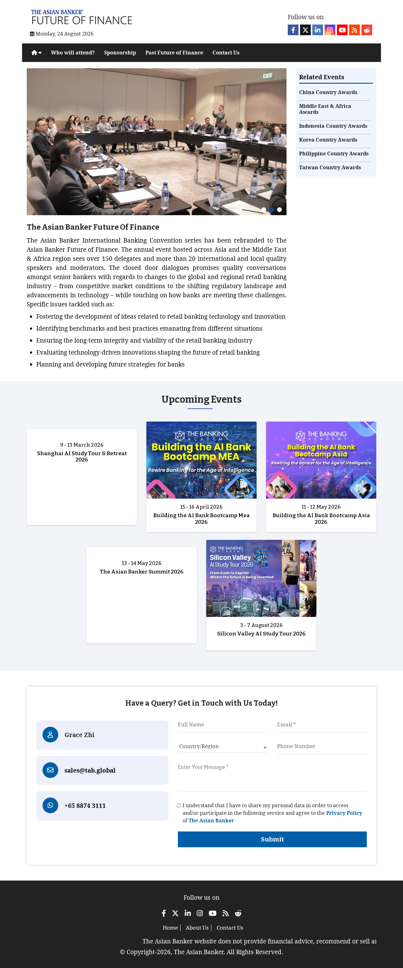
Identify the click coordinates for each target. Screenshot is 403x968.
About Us (197, 927)
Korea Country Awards (328, 140)
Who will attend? (73, 52)
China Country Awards (328, 92)
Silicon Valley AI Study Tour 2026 (261, 633)
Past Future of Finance (174, 52)
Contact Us (226, 52)
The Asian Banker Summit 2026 (142, 571)
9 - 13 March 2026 (82, 445)
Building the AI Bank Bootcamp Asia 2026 (321, 518)
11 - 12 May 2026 (321, 507)
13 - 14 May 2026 (142, 563)
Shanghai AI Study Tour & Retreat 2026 (82, 456)
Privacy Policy (344, 812)
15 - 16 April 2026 (201, 507)
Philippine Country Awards (334, 154)
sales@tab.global (90, 770)
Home (170, 927)
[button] (263, 209)
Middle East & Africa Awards (325, 109)
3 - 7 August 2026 (261, 625)
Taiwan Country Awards (330, 168)
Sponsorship (120, 52)
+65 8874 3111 (85, 806)
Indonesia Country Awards (333, 126)
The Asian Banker (211, 820)
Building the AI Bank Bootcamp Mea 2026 (201, 518)
